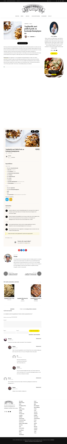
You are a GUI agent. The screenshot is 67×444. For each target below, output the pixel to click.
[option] (9, 292)
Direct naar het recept (22, 43)
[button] (37, 131)
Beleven (27, 16)
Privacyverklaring (36, 441)
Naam (5, 330)
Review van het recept (7, 317)
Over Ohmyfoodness (36, 16)
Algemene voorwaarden (29, 441)
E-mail (17, 330)
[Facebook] (21, 250)
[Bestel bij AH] (7, 199)
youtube (63, 1)
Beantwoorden (38, 338)
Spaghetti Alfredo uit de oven (22, 299)
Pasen (20, 433)
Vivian (28, 36)
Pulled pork (6, 57)
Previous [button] (38, 282)
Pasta (31, 23)
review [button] (26, 243)
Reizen (22, 16)
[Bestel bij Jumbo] (10, 199)
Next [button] (40, 282)
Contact (50, 16)
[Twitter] (24, 250)
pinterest (61, 1)
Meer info (54, 53)
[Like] (19, 250)
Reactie (5, 320)
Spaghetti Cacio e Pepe (9, 298)
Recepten (17, 16)
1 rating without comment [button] (30, 309)
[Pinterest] (26, 250)
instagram (59, 1)
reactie (28, 233)
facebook (57, 1)
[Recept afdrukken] (33, 131)
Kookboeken (44, 16)
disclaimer (52, 439)
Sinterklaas (21, 434)
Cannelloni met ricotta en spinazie (35, 299)
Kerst (20, 431)
